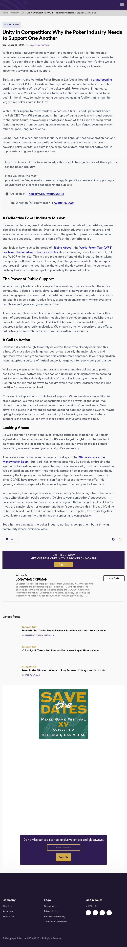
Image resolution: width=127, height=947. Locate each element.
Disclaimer (49, 906)
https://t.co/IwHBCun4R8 (46, 193)
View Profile (114, 578)
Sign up (63, 564)
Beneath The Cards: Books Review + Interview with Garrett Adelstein (64, 630)
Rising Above (62, 247)
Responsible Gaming (54, 916)
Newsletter (8, 916)
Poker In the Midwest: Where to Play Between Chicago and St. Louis (63, 670)
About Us (7, 906)
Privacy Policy (51, 911)
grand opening (102, 79)
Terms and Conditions (55, 922)
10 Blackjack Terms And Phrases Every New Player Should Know (60, 650)
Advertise (7, 911)
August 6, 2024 (64, 202)
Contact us (92, 906)
